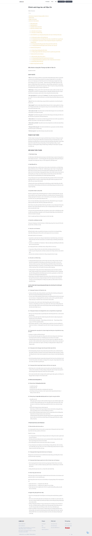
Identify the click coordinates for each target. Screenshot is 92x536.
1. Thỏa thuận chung (33, 23)
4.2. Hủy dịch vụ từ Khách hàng (36, 32)
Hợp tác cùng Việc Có (45, 529)
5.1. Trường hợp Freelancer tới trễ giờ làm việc (39, 37)
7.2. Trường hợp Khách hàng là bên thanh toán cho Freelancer (42, 58)
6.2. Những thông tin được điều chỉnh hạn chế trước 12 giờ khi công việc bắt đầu (45, 51)
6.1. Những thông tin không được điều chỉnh (39, 50)
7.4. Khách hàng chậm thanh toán (37, 61)
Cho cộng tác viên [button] (69, 1)
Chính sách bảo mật (54, 523)
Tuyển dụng (43, 527)
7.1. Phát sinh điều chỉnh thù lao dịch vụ (38, 56)
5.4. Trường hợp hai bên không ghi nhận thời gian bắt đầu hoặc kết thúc (44, 43)
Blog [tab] (55, 1)
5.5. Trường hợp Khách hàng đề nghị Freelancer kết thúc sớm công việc (44, 45)
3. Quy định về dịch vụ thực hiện (36, 26)
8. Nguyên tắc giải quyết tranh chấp (36, 63)
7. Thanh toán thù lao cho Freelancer (37, 53)
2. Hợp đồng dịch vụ (33, 25)
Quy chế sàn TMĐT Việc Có (55, 527)
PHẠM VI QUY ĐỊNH (33, 19)
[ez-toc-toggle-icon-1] (29, 13)
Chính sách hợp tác (54, 525)
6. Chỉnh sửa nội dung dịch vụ (35, 47)
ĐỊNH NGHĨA (31, 17)
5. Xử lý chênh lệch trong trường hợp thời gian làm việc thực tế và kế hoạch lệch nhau (45, 34)
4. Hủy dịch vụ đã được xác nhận (36, 28)
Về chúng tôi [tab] (47, 1)
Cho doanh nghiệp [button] (61, 1)
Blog (42, 525)
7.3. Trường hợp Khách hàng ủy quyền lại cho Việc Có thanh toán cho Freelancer (45, 59)
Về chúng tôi (44, 523)
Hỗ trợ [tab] (52, 1)
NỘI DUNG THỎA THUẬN (34, 20)
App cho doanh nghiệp (68, 525)
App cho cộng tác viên (68, 523)
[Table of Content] (29, 13)
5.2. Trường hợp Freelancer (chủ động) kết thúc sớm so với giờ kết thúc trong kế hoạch (47, 38)
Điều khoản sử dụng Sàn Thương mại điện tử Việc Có (38, 16)
